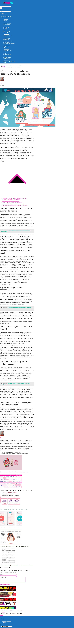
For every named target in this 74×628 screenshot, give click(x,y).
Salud (5, 62)
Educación (6, 60)
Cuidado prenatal (8, 35)
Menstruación (7, 36)
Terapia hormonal (8, 50)
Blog (1, 626)
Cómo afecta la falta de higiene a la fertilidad (11, 452)
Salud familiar (7, 46)
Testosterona (7, 31)
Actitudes (6, 19)
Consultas (6, 26)
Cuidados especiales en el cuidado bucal (11, 199)
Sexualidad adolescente (9, 43)
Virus (5, 53)
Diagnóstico (6, 42)
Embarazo (6, 34)
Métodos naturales (8, 41)
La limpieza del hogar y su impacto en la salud (12, 202)
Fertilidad (6, 30)
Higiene (5, 28)
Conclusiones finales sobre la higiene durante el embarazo (14, 205)
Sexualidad (6, 39)
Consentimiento (7, 24)
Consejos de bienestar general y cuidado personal (13, 204)
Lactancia (6, 27)
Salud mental (7, 58)
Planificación (7, 45)
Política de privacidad (6, 621)
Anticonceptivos (7, 23)
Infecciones (6, 49)
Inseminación (7, 38)
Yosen (1, 83)
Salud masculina (7, 54)
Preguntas (4, 622)
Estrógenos (6, 56)
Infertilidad (6, 32)
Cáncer (5, 21)
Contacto (4, 15)
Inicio (3, 13)
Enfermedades (7, 57)
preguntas (4, 17)
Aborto (5, 20)
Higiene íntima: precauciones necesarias (10, 201)
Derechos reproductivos (9, 61)
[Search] (1, 8)
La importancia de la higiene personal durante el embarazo (14, 198)
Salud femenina (7, 52)
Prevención (6, 47)
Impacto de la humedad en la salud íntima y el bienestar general (15, 453)
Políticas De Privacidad (7, 16)
